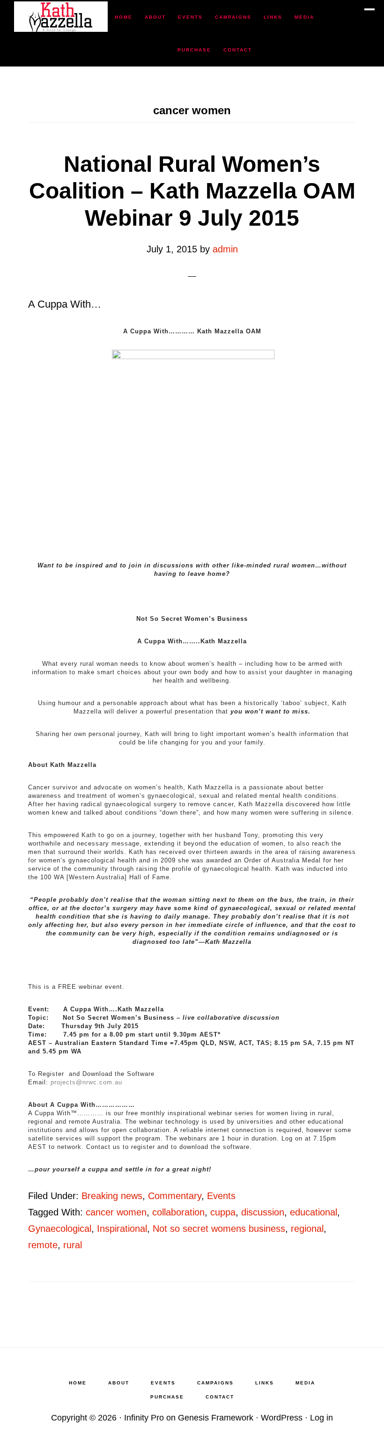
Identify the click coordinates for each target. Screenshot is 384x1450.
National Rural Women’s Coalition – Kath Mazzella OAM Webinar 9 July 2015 (192, 191)
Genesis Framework (215, 1417)
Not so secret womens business (219, 1228)
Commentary (174, 1196)
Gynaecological (59, 1228)
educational (313, 1212)
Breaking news (111, 1196)
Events (221, 1196)
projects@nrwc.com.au (86, 1082)
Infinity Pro (144, 1417)
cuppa (223, 1212)
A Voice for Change (61, 16)
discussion (262, 1212)
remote (43, 1245)
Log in (321, 1417)
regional (307, 1228)
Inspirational (122, 1228)
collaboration (178, 1212)
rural (72, 1245)
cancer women (116, 1212)
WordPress (282, 1417)
